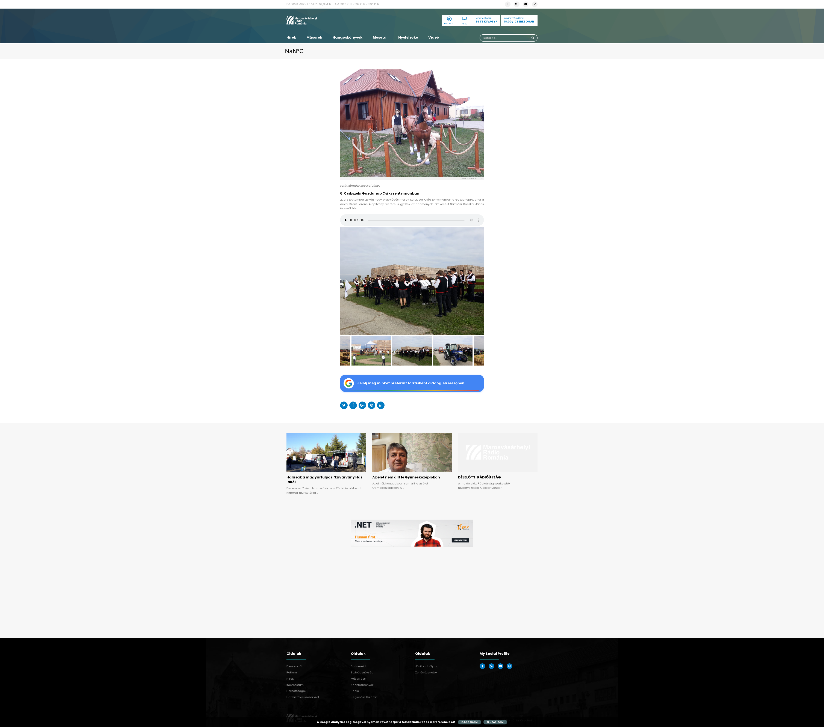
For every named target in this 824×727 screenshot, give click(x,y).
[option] (412, 281)
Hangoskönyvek (347, 37)
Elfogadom (469, 722)
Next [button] (474, 281)
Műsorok (314, 37)
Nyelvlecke (408, 37)
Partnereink (359, 666)
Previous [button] (349, 281)
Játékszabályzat (426, 666)
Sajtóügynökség (362, 672)
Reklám (291, 672)
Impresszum (295, 685)
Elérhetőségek (296, 691)
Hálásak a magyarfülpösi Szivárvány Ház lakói (324, 479)
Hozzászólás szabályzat (302, 697)
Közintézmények (362, 685)
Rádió (355, 691)
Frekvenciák (294, 666)
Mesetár (380, 37)
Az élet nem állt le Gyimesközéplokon (406, 477)
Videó (433, 37)
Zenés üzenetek (426, 672)
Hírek (291, 37)
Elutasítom (495, 722)
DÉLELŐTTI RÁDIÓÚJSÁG (479, 477)
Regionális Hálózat (364, 697)
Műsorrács (358, 679)
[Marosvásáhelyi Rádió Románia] (326, 20)
